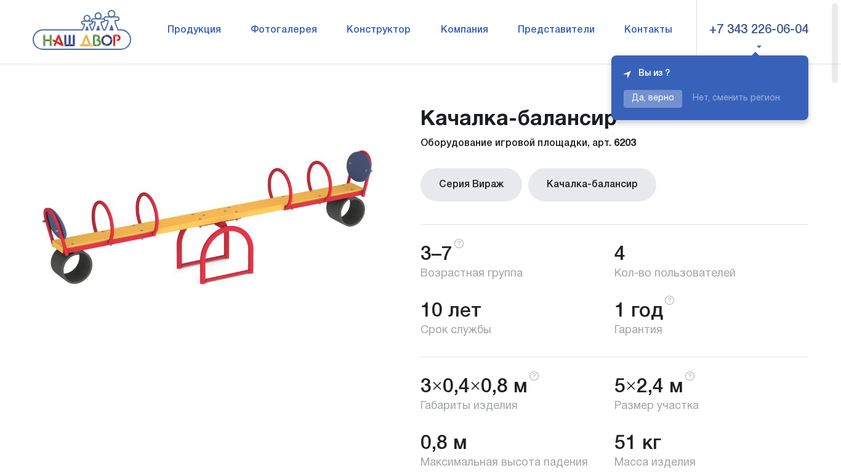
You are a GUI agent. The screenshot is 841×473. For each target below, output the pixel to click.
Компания (464, 30)
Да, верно (653, 98)
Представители (556, 30)
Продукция (194, 30)
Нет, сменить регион (736, 98)
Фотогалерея (284, 30)
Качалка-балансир (592, 184)
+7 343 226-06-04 (758, 30)
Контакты (648, 30)
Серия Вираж (471, 184)
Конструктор (379, 30)
